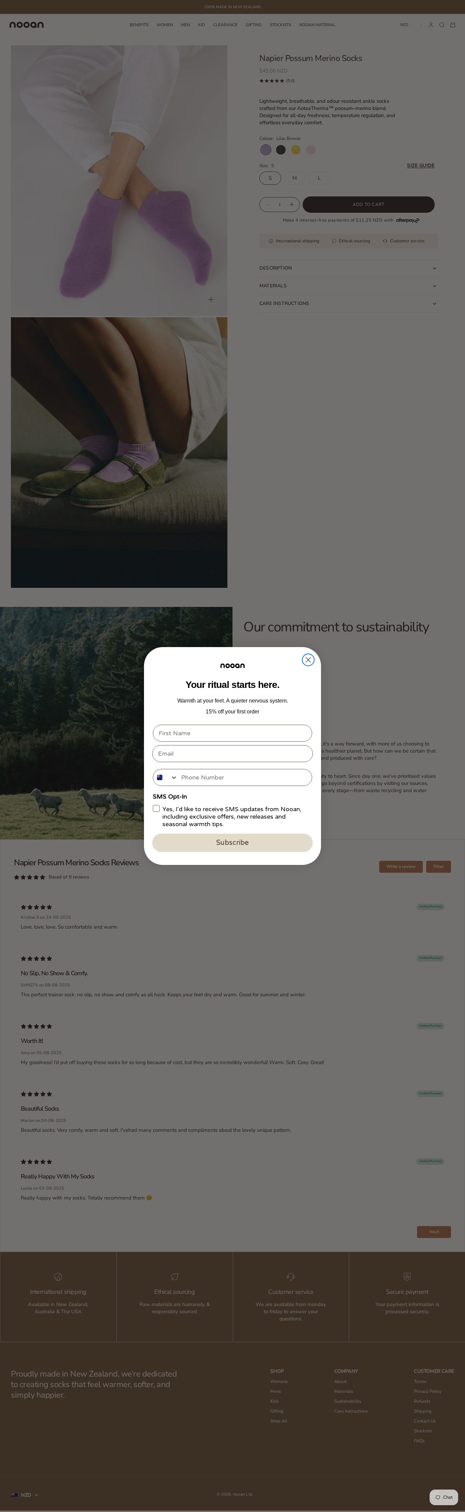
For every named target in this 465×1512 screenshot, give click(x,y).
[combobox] (165, 777)
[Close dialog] (308, 660)
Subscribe (232, 843)
